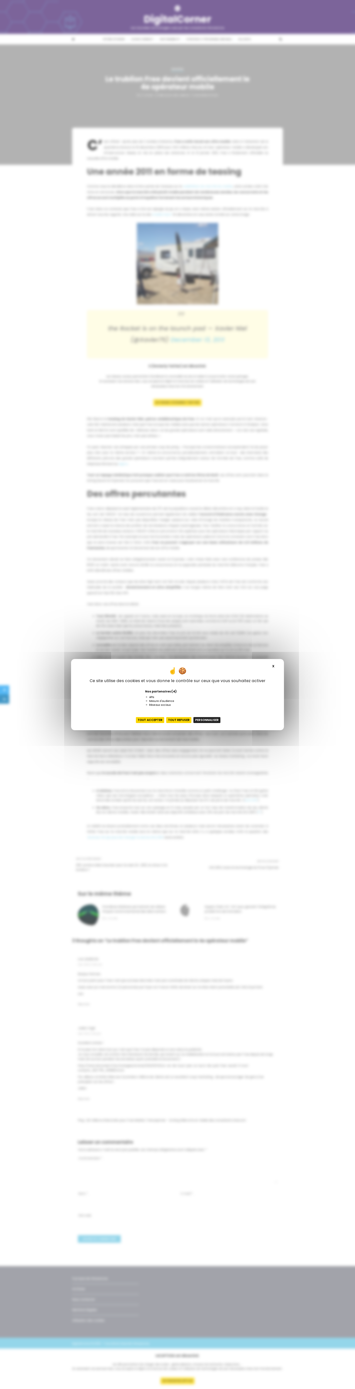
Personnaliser (207, 720)
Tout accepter (150, 720)
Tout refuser (179, 720)
